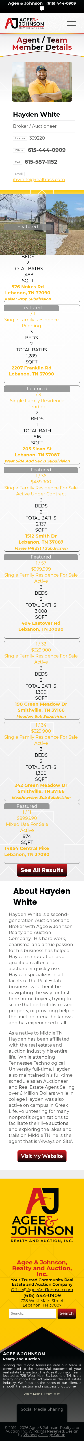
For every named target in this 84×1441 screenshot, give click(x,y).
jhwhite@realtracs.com (39, 179)
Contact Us (42, 8)
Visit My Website (42, 1156)
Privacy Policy (51, 1393)
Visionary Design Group (44, 1435)
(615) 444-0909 (61, 3)
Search (67, 1313)
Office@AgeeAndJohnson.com (42, 1289)
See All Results (42, 870)
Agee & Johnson (25, 3)
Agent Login (32, 1393)
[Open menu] (72, 23)
